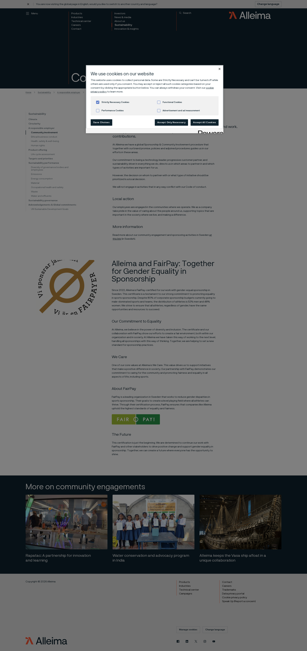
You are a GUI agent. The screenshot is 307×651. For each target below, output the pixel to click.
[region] (154, 99)
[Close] (219, 68)
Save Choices (101, 122)
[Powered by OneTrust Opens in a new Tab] (209, 131)
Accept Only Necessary (171, 122)
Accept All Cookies (204, 122)
